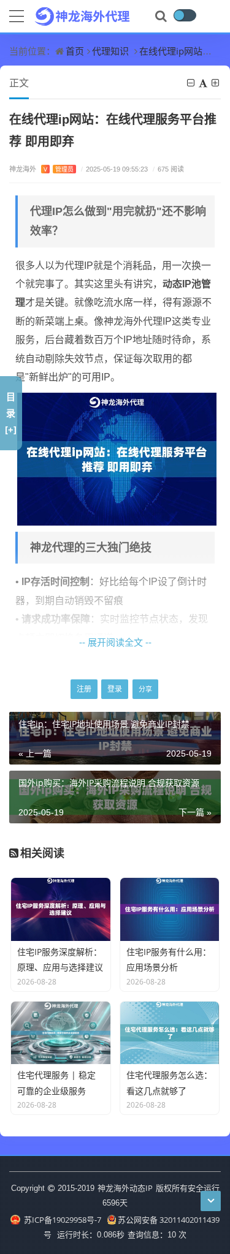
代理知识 (110, 51)
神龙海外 (41, 168)
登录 (114, 689)
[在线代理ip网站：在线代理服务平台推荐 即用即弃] (117, 458)
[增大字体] (216, 83)
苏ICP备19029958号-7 (61, 1219)
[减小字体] (191, 83)
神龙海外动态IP (125, 1187)
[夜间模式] (185, 15)
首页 (75, 51)
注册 (84, 689)
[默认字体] (204, 83)
